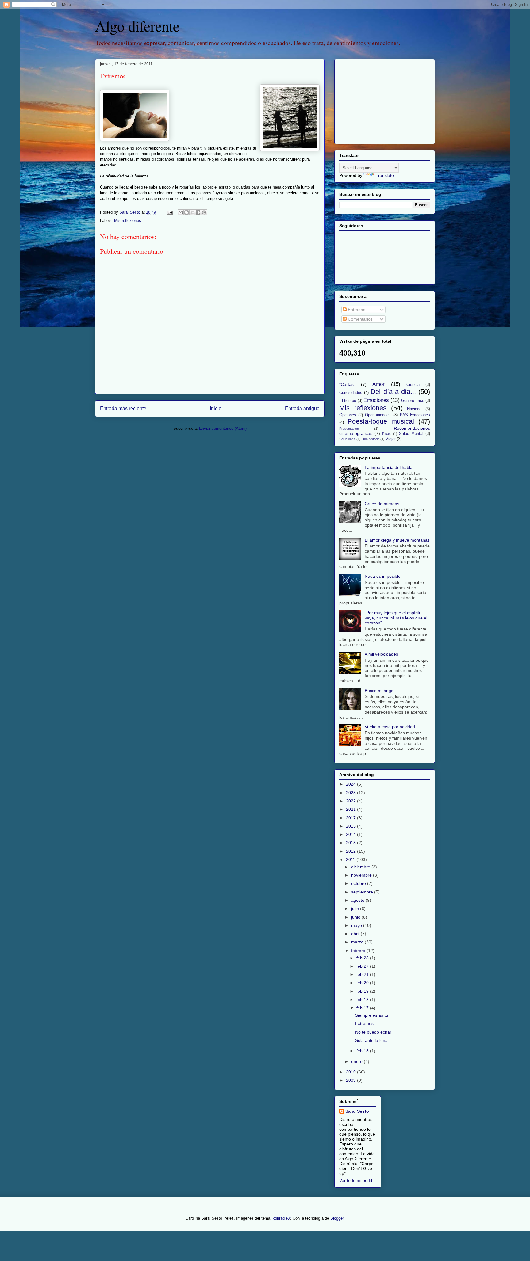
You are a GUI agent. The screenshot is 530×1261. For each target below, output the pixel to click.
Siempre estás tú (371, 1015)
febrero (359, 950)
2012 (351, 851)
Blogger (337, 1218)
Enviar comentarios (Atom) (223, 428)
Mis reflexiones (127, 220)
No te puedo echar (373, 1032)
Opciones (347, 415)
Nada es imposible (383, 576)
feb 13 (363, 1050)
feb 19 (363, 991)
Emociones (376, 400)
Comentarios (360, 319)
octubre (359, 883)
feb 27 (363, 966)
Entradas (356, 309)
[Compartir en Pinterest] (204, 212)
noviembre (362, 875)
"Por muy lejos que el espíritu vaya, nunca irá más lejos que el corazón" (396, 618)
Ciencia (413, 385)
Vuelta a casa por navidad (390, 726)
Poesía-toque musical (381, 421)
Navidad (414, 409)
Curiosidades (350, 392)
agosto (358, 900)
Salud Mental (411, 434)
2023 (351, 792)
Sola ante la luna (371, 1040)
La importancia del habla (389, 467)
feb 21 (363, 974)
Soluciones (347, 439)
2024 (351, 784)
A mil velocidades (381, 654)
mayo (357, 925)
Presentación (349, 428)
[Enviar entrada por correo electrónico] (169, 212)
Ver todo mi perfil (355, 1180)
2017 (351, 817)
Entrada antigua (302, 408)
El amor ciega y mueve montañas (397, 540)
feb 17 (363, 1007)
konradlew (281, 1218)
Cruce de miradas (382, 503)
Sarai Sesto (357, 1111)
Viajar (391, 439)
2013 (351, 842)
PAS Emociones (415, 415)
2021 (351, 809)
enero (357, 1061)
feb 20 (363, 982)
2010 (351, 1071)
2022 (351, 800)
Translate (385, 175)
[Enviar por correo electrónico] (181, 212)
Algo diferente (137, 26)
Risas (386, 434)
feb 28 (363, 957)
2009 (351, 1080)
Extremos (364, 1023)
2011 (351, 859)
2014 (351, 834)
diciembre (361, 866)
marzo (358, 941)
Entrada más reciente (123, 408)
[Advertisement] (377, 100)
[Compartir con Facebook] (198, 212)
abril (356, 933)
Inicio (215, 408)
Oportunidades (378, 415)
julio (355, 908)
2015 (351, 826)
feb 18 (363, 999)
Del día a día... (393, 391)
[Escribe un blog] (186, 212)
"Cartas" (347, 384)
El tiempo (347, 400)
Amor (378, 384)
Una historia (370, 439)
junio (356, 917)
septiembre (362, 892)
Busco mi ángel (379, 690)
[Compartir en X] (192, 212)
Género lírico (412, 400)
